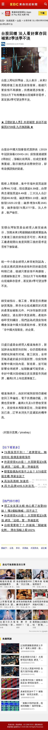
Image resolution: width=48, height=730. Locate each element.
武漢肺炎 (34, 548)
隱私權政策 (39, 724)
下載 (42, 13)
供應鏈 (25, 548)
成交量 (44, 548)
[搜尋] (45, 6)
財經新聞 (10, 20)
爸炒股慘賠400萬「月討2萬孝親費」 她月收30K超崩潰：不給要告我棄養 (24, 583)
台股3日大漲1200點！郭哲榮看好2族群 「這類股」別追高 (7, 623)
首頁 (2, 20)
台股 (19, 20)
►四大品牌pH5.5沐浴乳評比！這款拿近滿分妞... (19, 486)
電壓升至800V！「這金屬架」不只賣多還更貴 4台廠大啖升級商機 (24, 623)
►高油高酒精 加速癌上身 (16, 481)
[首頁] (24, 4)
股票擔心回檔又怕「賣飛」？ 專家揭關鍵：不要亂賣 (40, 623)
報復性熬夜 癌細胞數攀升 (7, 582)
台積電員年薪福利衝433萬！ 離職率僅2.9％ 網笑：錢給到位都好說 (40, 603)
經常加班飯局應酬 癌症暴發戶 (24, 603)
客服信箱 (11, 724)
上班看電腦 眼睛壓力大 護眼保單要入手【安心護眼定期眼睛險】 (7, 603)
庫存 (18, 548)
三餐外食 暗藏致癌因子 (40, 582)
